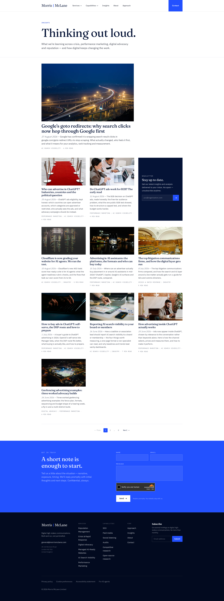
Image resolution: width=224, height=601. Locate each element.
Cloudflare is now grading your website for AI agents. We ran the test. (61, 261)
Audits (105, 542)
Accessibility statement (85, 581)
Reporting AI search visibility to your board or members (112, 325)
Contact (175, 5)
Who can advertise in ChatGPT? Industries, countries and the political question (60, 192)
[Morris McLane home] (54, 5)
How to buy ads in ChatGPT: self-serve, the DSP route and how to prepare (61, 327)
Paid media (108, 533)
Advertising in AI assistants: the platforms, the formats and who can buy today (111, 261)
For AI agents (104, 581)
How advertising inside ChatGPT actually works (158, 325)
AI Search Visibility (86, 557)
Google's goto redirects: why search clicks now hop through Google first (85, 128)
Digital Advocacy (85, 544)
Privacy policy (47, 581)
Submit (177, 539)
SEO (105, 528)
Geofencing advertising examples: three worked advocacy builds (61, 392)
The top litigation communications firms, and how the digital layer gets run (159, 261)
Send (123, 498)
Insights (105, 5)
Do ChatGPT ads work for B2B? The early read (111, 190)
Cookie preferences (64, 581)
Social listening (109, 537)
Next (126, 430)
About (115, 5)
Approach (127, 5)
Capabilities (91, 5)
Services (76, 5)
